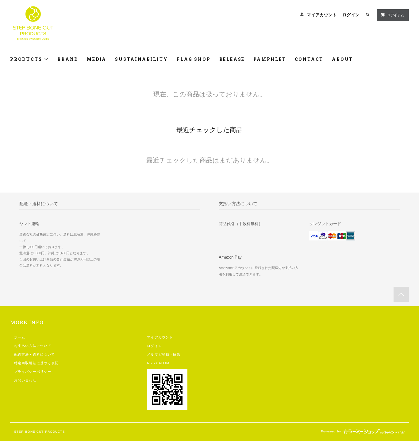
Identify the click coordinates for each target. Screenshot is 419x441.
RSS (151, 363)
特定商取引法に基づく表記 (36, 363)
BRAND (67, 59)
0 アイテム (396, 15)
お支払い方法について (32, 346)
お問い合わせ (25, 380)
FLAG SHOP (193, 59)
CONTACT (309, 59)
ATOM (164, 363)
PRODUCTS (27, 59)
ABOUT (342, 59)
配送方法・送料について (34, 354)
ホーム (19, 337)
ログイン (350, 14)
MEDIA (96, 59)
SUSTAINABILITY (141, 59)
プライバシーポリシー (32, 371)
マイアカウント (322, 14)
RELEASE (232, 59)
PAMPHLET (269, 59)
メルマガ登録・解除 (163, 354)
